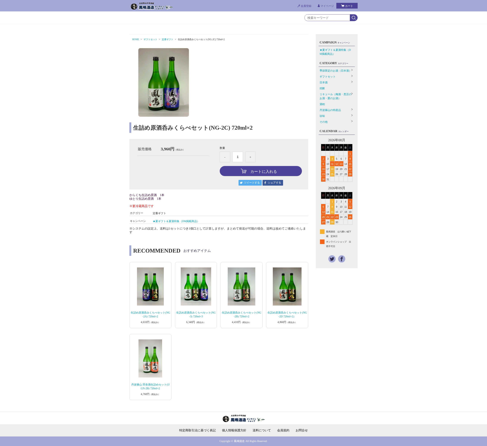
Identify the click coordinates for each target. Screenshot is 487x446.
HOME (135, 39)
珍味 (322, 116)
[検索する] (353, 17)
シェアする (274, 182)
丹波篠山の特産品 (330, 110)
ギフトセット (150, 39)
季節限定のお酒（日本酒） (336, 70)
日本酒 (324, 82)
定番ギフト (167, 39)
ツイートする (252, 182)
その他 (324, 121)
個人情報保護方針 (234, 430)
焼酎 (322, 88)
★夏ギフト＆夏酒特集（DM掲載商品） (176, 221)
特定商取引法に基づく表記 (197, 430)
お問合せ (302, 430)
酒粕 (322, 104)
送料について (262, 430)
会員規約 (283, 430)
